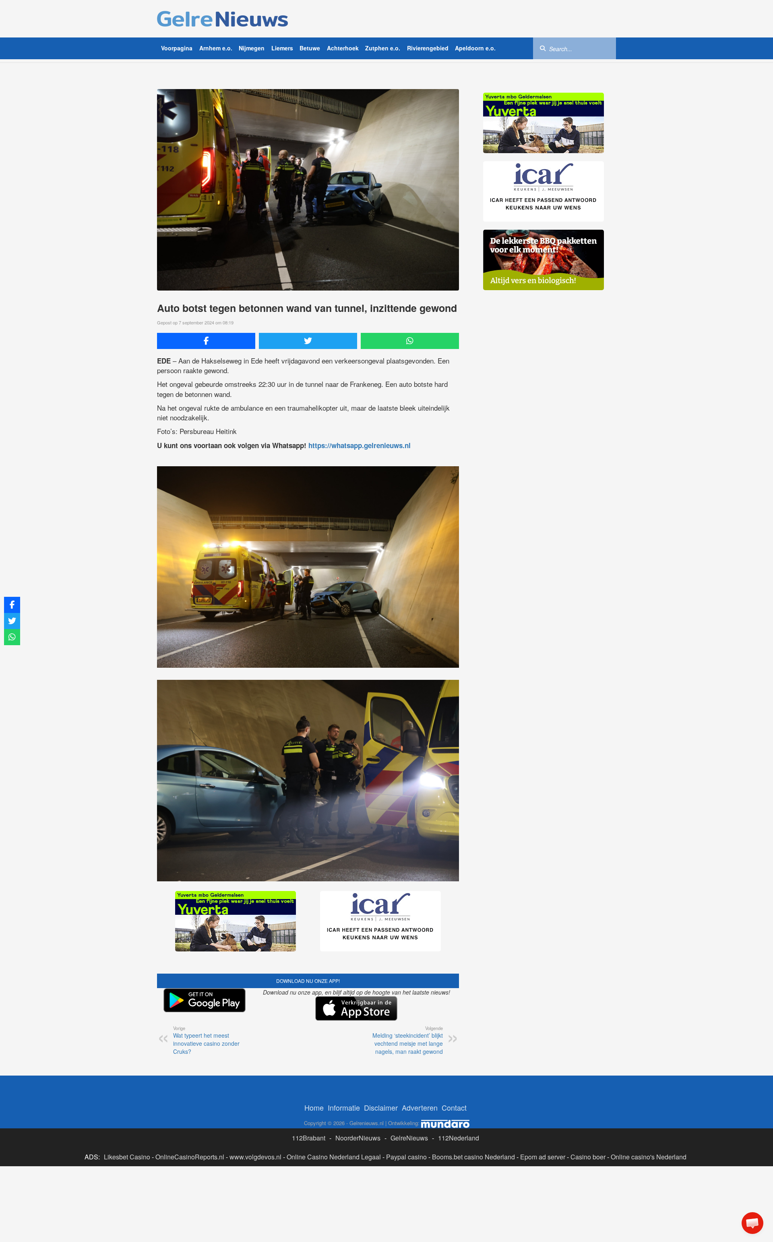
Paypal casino (406, 1156)
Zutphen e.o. (382, 48)
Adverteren (420, 1107)
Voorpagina (176, 48)
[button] (752, 1223)
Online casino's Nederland (648, 1156)
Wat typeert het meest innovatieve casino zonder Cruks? (206, 1040)
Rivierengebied (428, 48)
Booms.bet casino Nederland (473, 1156)
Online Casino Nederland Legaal (334, 1156)
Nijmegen (252, 48)
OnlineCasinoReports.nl (189, 1156)
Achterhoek (343, 48)
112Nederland (458, 1137)
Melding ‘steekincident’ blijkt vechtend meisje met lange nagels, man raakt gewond (407, 1040)
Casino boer (588, 1156)
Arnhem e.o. (215, 48)
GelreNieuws (409, 1137)
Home (314, 1107)
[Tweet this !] (308, 341)
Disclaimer (381, 1107)
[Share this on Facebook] (206, 341)
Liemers (282, 48)
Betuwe (310, 48)
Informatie (344, 1107)
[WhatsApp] (410, 341)
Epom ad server (542, 1156)
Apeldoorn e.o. (475, 48)
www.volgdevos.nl (255, 1156)
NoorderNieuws (357, 1137)
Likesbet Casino (127, 1156)
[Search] (542, 48)
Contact (454, 1107)
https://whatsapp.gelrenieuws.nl (359, 445)
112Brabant (308, 1137)
